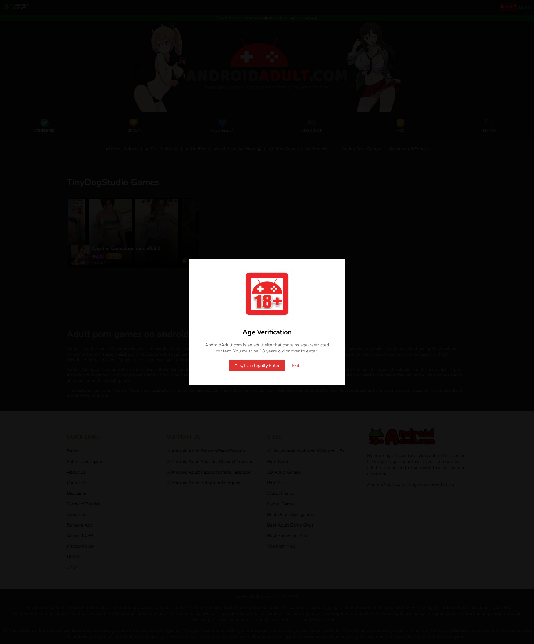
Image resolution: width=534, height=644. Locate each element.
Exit (296, 366)
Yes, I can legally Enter (257, 366)
